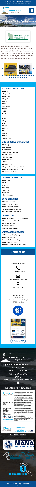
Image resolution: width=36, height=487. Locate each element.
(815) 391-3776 (21, 374)
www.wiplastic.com (18, 263)
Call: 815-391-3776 (18, 271)
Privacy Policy (18, 485)
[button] (2, 68)
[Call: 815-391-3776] (18, 268)
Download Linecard (18, 435)
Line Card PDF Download (18, 388)
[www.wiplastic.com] (18, 259)
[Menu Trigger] (31, 10)
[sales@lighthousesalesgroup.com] (18, 276)
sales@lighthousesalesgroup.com (18, 279)
